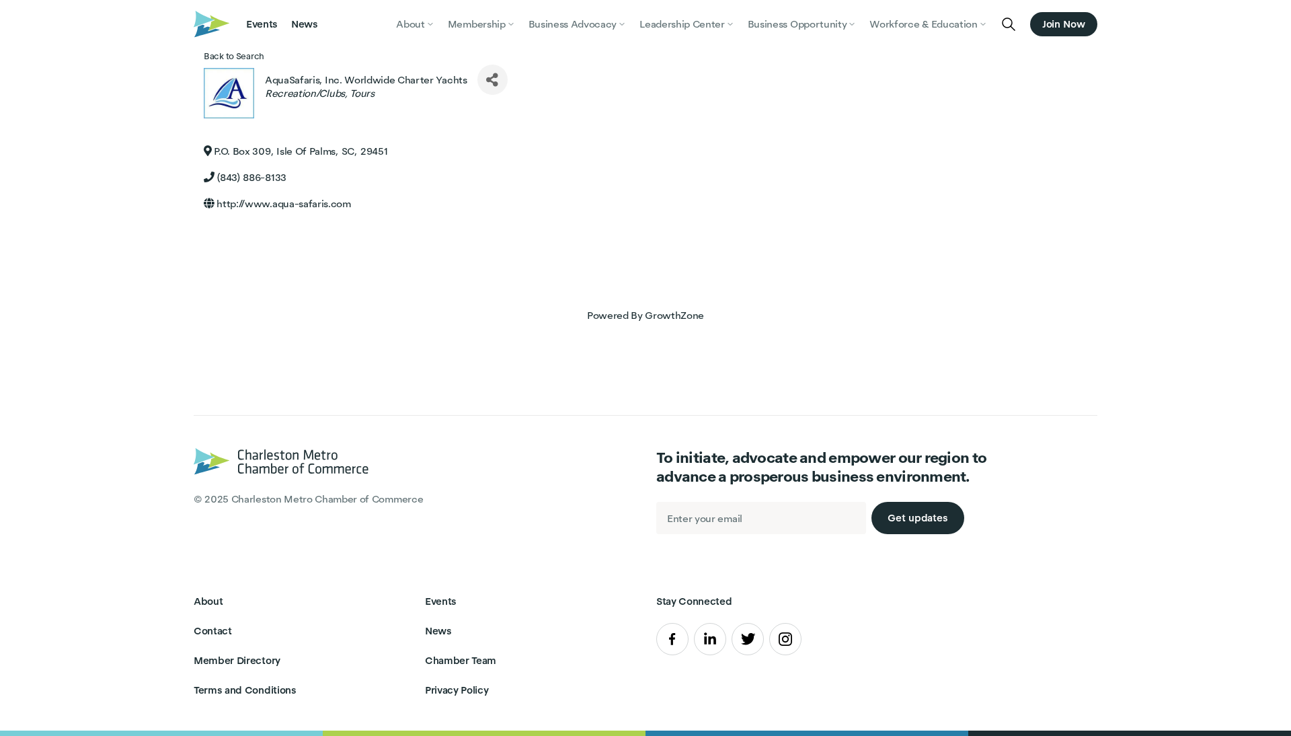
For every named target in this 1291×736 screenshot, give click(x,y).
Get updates (918, 517)
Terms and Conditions (245, 690)
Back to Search (234, 56)
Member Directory (237, 660)
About (208, 601)
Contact (213, 630)
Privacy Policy (457, 690)
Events (262, 24)
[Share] (492, 80)
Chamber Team (460, 660)
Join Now (1063, 24)
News (304, 24)
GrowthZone (674, 315)
